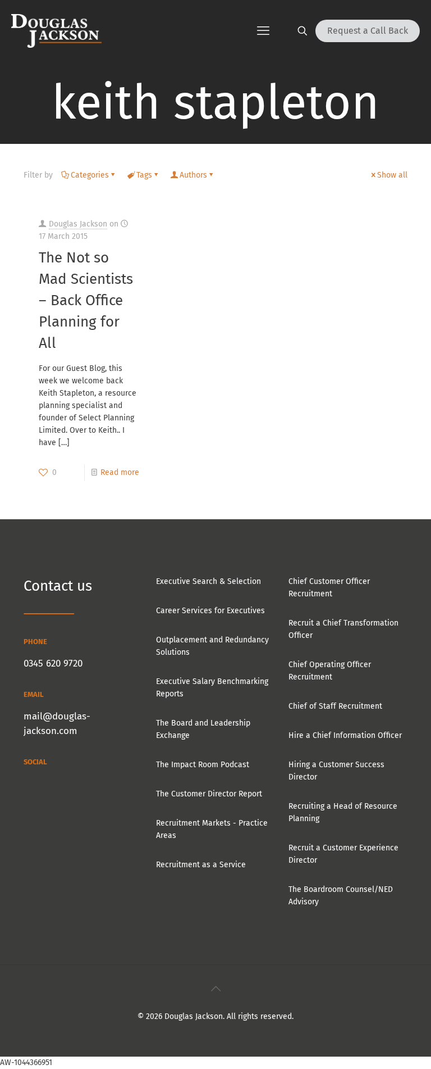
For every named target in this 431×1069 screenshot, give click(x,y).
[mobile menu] (263, 30)
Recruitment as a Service (201, 864)
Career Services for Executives (210, 610)
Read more (119, 472)
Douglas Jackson (78, 224)
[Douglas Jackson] (56, 31)
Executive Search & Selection (208, 581)
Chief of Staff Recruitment (335, 706)
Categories (90, 175)
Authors (193, 175)
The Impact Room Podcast (202, 764)
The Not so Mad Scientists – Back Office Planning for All (86, 300)
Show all (392, 175)
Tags (144, 175)
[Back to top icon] (215, 988)
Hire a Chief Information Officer (345, 735)
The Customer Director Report (209, 794)
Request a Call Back (367, 30)
